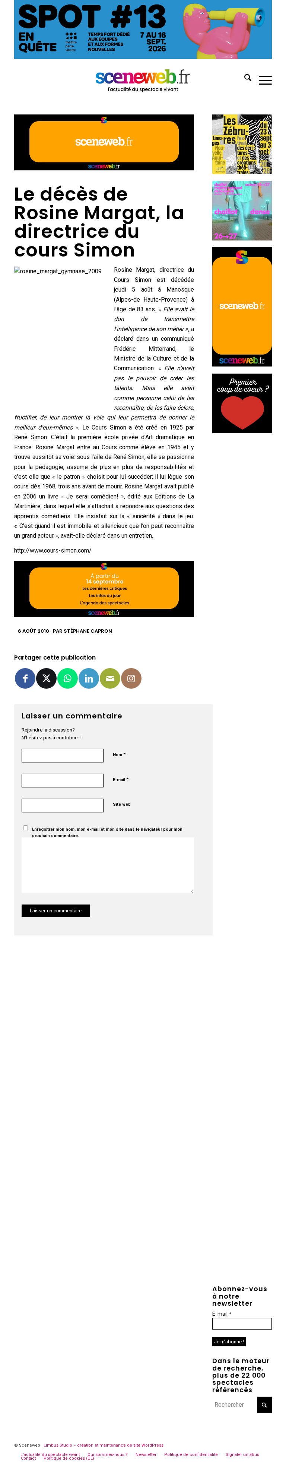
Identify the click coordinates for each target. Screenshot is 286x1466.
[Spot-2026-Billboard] (142, 56)
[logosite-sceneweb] (143, 79)
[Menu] (261, 79)
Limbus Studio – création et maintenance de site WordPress (103, 1445)
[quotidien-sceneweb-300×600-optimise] (242, 364)
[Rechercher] (244, 79)
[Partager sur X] (46, 678)
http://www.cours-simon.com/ (53, 550)
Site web (122, 804)
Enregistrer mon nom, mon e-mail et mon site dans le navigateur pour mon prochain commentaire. (107, 832)
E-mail (120, 779)
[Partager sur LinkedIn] (89, 678)
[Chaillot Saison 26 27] (242, 238)
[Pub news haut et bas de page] (104, 168)
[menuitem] (244, 79)
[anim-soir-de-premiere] (242, 431)
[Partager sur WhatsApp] (67, 678)
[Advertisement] (242, 552)
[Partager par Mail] (110, 678)
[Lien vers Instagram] (131, 678)
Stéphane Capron (88, 631)
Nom (119, 754)
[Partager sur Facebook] (25, 678)
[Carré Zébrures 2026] (242, 172)
